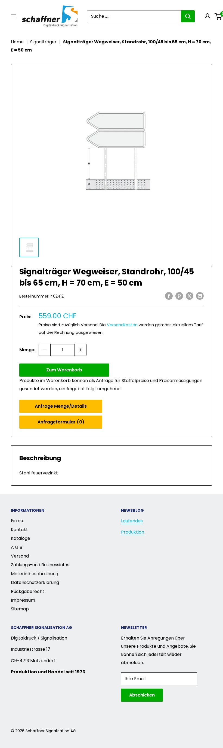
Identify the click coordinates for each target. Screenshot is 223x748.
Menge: (27, 350)
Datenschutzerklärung (35, 582)
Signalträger (43, 42)
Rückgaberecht (27, 591)
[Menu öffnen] (13, 16)
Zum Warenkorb (64, 370)
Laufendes (132, 521)
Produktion (132, 532)
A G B (16, 547)
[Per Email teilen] (200, 296)
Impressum (23, 600)
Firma (17, 520)
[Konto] (207, 16)
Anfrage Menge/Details (61, 406)
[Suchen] (188, 16)
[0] (218, 16)
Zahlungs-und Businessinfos (40, 565)
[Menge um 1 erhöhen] (80, 350)
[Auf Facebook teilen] (169, 296)
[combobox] (134, 16)
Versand (20, 556)
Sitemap (20, 609)
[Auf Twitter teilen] (189, 296)
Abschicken (142, 695)
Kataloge (20, 538)
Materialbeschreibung (34, 574)
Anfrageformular (61, 422)
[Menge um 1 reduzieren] (44, 350)
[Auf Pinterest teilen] (179, 296)
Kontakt (19, 529)
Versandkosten (122, 325)
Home (17, 42)
